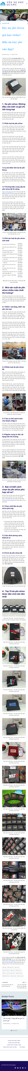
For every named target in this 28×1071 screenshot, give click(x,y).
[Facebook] (15, 1068)
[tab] (11, 1030)
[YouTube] (18, 1068)
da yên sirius (18, 970)
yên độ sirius (19, 973)
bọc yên (17, 967)
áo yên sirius (10, 967)
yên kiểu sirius (6, 975)
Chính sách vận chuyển (10, 1047)
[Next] (24, 1014)
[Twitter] (25, 1068)
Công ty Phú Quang (7, 191)
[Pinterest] (20, 1068)
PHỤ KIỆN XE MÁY (5, 23)
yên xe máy (13, 975)
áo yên (4, 967)
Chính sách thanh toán (14, 1044)
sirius (4, 973)
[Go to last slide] (4, 1014)
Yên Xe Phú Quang (10, 500)
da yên (12, 970)
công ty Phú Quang (10, 960)
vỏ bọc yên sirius (11, 973)
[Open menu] (26, 3)
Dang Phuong (6, 54)
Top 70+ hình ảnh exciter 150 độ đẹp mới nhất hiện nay (21, 985)
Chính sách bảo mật (14, 1042)
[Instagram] (23, 1068)
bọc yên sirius (6, 970)
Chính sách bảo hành (14, 1040)
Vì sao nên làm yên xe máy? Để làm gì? (7, 984)
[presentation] (14, 1007)
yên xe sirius (20, 975)
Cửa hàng (22, 1047)
